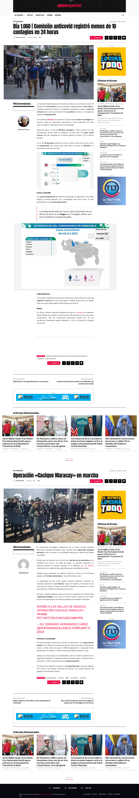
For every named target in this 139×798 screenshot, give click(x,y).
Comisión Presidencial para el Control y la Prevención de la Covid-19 (66, 356)
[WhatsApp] (120, 38)
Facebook (56, 788)
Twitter (88, 788)
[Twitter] (111, 38)
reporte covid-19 (50, 358)
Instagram (73, 788)
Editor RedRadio (109, 103)
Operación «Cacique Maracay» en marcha (30, 381)
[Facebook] (106, 38)
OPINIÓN (102, 141)
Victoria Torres (20, 37)
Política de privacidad (45, 794)
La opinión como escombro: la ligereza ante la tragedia (111, 156)
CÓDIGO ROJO (103, 152)
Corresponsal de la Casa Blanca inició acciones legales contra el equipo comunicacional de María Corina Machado (112, 167)
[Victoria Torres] (23, 121)
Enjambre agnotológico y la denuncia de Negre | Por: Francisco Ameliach (113, 145)
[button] (123, 15)
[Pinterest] (115, 38)
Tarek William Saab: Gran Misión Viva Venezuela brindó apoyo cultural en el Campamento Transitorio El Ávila (110, 110)
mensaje (79, 312)
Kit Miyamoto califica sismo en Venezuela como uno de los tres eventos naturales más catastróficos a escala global (112, 133)
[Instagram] (65, 788)
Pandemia (41, 358)
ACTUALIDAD (18, 21)
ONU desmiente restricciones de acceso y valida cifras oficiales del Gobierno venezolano (119, 442)
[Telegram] (124, 38)
